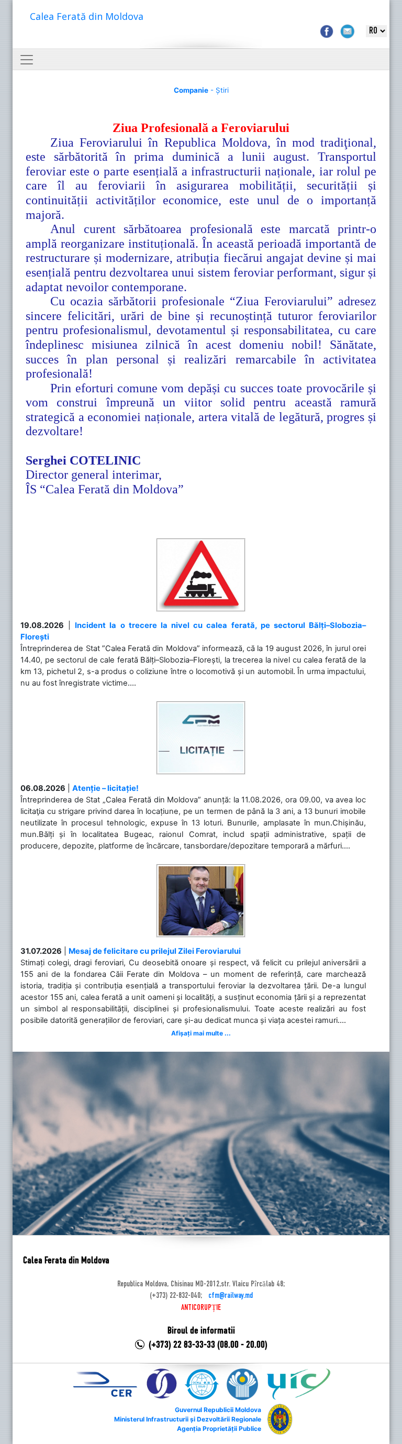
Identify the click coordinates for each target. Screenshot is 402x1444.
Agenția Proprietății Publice (219, 1428)
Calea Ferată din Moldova (86, 16)
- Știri (201, 90)
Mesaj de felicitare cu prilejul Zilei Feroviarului (155, 951)
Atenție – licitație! (105, 788)
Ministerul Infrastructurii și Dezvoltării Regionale (187, 1419)
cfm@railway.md (230, 1295)
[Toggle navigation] (27, 60)
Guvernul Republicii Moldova (218, 1410)
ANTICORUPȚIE (201, 1307)
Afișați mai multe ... (201, 1033)
